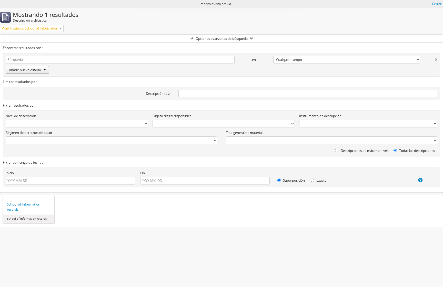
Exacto (321, 180)
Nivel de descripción (21, 116)
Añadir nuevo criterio (25, 70)
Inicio (10, 173)
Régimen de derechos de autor (29, 132)
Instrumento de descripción (320, 116)
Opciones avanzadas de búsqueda (222, 38)
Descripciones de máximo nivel (364, 150)
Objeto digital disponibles (172, 116)
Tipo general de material (244, 132)
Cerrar (436, 4)
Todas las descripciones (416, 150)
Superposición (293, 180)
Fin (142, 173)
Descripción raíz (158, 93)
